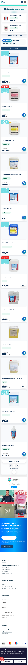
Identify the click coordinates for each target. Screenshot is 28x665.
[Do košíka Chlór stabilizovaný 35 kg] (24, 149)
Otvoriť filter (14, 48)
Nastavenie (13, 657)
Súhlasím (20, 661)
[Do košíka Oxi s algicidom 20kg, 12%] (24, 420)
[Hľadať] (17, 1)
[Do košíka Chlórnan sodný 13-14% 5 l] (24, 353)
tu (21, 653)
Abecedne (12, 43)
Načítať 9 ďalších (14, 461)
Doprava (4, 602)
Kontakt (4, 607)
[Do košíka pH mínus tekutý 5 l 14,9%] (24, 319)
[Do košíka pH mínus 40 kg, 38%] (24, 115)
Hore (14, 472)
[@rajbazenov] (9, 479)
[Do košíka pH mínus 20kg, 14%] (24, 217)
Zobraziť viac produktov (13, 35)
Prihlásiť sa (7, 546)
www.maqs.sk (5, 630)
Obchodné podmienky (7, 612)
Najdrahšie (5, 43)
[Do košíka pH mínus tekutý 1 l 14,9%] (24, 454)
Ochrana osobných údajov (8, 615)
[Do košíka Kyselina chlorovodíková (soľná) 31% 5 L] (24, 183)
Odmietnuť (7, 661)
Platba (3, 605)
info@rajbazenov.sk (7, 632)
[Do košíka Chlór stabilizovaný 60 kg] (24, 252)
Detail (23, 285)
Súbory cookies (5, 610)
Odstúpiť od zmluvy (6, 600)
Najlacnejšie (16, 40)
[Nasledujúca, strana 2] (14, 465)
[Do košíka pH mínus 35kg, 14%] (24, 81)
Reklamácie (4, 617)
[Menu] (24, 2)
